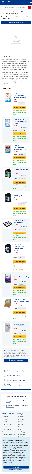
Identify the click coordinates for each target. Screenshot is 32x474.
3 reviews (23, 175)
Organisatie (21, 427)
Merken (20, 424)
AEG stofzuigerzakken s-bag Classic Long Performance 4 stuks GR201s (21, 247)
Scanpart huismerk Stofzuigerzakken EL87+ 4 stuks (21, 121)
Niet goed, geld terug (13, 385)
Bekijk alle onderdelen (16, 22)
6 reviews (23, 255)
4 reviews (24, 330)
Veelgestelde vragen (9, 434)
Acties (20, 422)
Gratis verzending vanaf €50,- (15, 371)
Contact (5, 416)
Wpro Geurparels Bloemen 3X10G (19, 325)
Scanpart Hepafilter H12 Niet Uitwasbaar (21, 221)
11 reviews (24, 226)
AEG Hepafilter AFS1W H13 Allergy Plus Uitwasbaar (20, 196)
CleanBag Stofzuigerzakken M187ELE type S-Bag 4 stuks (20, 96)
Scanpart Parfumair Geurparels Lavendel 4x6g (21, 276)
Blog (19, 429)
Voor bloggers (22, 432)
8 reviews (23, 306)
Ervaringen (21, 434)
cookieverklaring (7, 462)
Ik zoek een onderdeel (16, 360)
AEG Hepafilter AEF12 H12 (21, 169)
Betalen (5, 422)
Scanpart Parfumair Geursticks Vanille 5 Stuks (21, 300)
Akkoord (16, 467)
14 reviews (24, 202)
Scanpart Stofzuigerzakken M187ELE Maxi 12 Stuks (20, 147)
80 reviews (24, 127)
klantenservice (10, 407)
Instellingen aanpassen (16, 470)
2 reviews (24, 281)
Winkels (5, 419)
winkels (8, 402)
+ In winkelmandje (19, 107)
